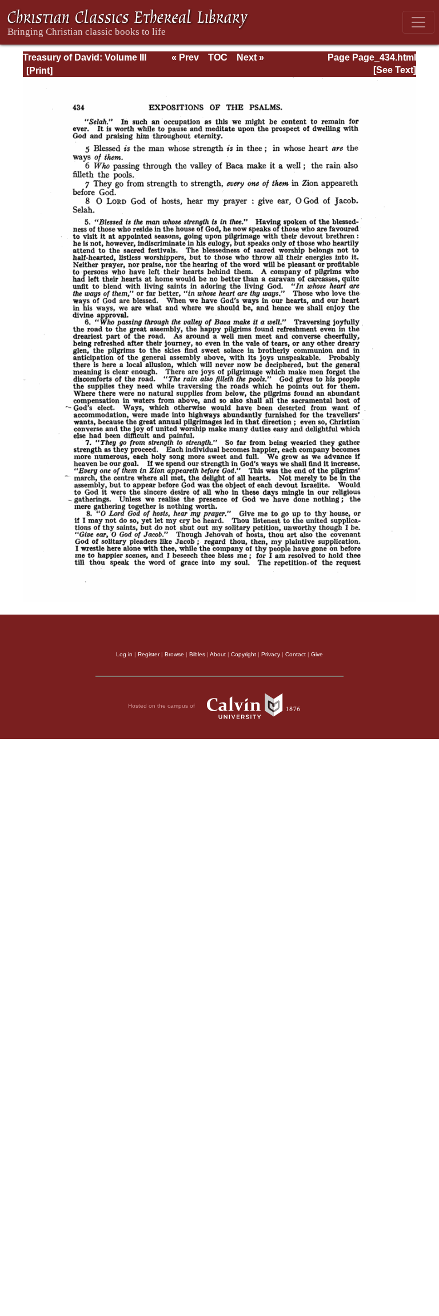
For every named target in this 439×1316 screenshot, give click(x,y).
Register (148, 654)
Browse (174, 654)
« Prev (185, 57)
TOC (218, 57)
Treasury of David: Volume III (84, 57)
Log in (124, 654)
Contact (295, 654)
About (218, 654)
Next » (250, 57)
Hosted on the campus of (162, 706)
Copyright (243, 654)
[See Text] (394, 70)
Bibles (197, 654)
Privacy (270, 654)
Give (317, 654)
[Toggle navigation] (418, 22)
